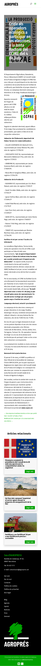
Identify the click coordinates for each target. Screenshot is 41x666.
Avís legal (7, 593)
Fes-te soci (8, 579)
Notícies (23, 62)
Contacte (7, 583)
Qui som (7, 576)
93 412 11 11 (10, 565)
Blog (5, 600)
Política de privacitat (11, 589)
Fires (5, 613)
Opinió (6, 606)
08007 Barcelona (10, 561)
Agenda (6, 603)
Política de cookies (10, 586)
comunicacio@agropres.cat (19, 570)
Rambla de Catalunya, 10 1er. (14, 559)
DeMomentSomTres (27, 659)
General (7, 616)
